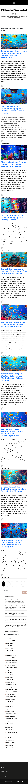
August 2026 (10, 640)
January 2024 (11, 716)
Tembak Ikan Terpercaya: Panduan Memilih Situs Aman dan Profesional (13, 324)
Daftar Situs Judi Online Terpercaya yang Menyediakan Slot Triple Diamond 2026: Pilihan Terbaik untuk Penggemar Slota (15, 601)
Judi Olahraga (10, 735)
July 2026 (9, 643)
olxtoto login (5, 771)
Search (6, 590)
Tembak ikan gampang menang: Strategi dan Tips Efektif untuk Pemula (14, 271)
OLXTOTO (19, 781)
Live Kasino (10, 740)
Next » (22, 583)
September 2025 (11, 667)
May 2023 (9, 721)
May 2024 (9, 706)
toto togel (7, 751)
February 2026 (11, 655)
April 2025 (9, 679)
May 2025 (9, 677)
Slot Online (9, 745)
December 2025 (11, 660)
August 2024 (10, 699)
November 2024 (11, 692)
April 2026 (9, 650)
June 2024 (9, 704)
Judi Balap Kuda (11, 732)
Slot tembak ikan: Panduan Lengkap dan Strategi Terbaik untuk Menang (14, 164)
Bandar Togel (10, 729)
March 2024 (10, 711)
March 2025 (10, 682)
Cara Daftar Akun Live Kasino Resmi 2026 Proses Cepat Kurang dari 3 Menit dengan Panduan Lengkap (15, 607)
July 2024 (9, 701)
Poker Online (10, 742)
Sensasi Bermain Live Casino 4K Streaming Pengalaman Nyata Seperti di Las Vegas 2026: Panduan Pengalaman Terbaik (16, 625)
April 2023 (9, 723)
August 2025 (10, 670)
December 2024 (11, 689)
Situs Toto (4, 767)
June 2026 (9, 645)
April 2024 (9, 709)
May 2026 (9, 648)
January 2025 (11, 687)
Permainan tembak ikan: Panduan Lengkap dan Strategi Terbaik (12, 218)
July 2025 (9, 672)
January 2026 (11, 657)
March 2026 (10, 653)
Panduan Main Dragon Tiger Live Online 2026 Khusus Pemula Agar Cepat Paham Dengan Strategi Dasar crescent (15, 613)
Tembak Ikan (10, 747)
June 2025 (9, 674)
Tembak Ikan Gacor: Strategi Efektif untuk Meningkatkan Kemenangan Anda (12, 432)
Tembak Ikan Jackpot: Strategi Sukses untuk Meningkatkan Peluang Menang (12, 377)
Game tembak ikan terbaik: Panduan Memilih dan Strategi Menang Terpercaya (14, 54)
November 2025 (11, 662)
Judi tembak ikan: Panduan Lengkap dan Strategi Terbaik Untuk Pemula (12, 110)
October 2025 (11, 665)
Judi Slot (9, 737)
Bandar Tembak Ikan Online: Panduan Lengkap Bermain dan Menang (13, 489)
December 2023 (11, 718)
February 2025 (11, 684)
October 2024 (11, 694)
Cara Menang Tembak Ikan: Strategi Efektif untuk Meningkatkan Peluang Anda (11, 543)
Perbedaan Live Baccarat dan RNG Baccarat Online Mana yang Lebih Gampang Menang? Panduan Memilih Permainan (15, 619)
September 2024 (11, 696)
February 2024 (11, 713)
